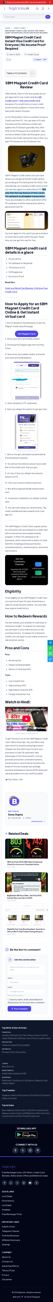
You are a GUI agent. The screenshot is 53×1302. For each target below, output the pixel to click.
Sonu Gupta (15, 814)
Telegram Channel (10, 1231)
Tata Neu (5, 1035)
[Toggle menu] (4, 8)
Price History (8, 1200)
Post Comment (21, 1009)
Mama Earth (6, 1080)
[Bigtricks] (26, 1167)
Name (10, 978)
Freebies (6, 1209)
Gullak (4, 1038)
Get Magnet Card (26, 333)
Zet (20, 1035)
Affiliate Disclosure (11, 1240)
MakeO (12, 1083)
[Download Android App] (50, 653)
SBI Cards (14, 1035)
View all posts (36, 821)
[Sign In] (48, 8)
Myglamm (6, 1095)
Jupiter (48, 1038)
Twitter (28, 818)
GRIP (24, 1073)
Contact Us (7, 1261)
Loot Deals (7, 1196)
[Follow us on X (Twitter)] (50, 659)
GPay (12, 1052)
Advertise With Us (10, 1266)
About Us (6, 1257)
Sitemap (6, 1244)
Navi (25, 1035)
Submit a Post (8, 1226)
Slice (8, 1066)
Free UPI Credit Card (31, 1116)
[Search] (47, 17)
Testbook (6, 1045)
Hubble (5, 1083)
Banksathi (12, 1038)
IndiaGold (17, 1073)
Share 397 (41, 60)
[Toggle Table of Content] (31, 73)
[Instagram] (30, 1150)
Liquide (41, 1038)
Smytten (45, 1113)
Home (7, 28)
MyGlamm (29, 1080)
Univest (37, 1035)
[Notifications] (42, 8)
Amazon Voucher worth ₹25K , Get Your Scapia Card (26, 2)
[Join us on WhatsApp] (50, 648)
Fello (10, 1073)
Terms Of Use (8, 1270)
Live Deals (6, 1205)
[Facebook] (15, 1150)
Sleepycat (39, 1080)
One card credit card (29, 100)
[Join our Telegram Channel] (50, 643)
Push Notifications (10, 1235)
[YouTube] (30, 1182)
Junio (29, 1038)
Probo (34, 1038)
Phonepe (5, 1052)
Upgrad (14, 1045)
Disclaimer (7, 1279)
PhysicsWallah (24, 1045)
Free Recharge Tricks (12, 1214)
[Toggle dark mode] (37, 8)
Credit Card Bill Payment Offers (28, 1113)
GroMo (44, 1035)
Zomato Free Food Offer (12, 1116)
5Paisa (30, 1035)
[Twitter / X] (23, 1150)
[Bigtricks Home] (19, 8)
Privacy (5, 1275)
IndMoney (22, 1038)
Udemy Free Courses (19, 1095)
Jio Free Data (34, 1095)
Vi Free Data (45, 1095)
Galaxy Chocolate (9, 1098)
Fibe (3, 1066)
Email (10, 987)
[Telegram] (38, 1150)
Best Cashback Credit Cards (13, 1110)
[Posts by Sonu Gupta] (14, 801)
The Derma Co (18, 1080)
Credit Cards (20, 28)
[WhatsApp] (10, 1182)
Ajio (45, 1080)
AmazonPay (21, 1052)
